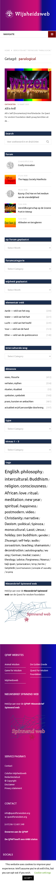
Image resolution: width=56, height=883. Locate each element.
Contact (8, 766)
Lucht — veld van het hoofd (18, 323)
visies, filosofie (12, 377)
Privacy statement (13, 788)
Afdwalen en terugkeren (30, 222)
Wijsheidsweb (11, 680)
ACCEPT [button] (28, 878)
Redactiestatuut (13, 777)
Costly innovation (26, 165)
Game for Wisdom (13, 670)
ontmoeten (10, 104)
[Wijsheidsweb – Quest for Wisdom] (28, 14)
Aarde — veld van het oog (17, 311)
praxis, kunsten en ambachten (19, 401)
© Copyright (10, 781)
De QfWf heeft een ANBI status (21, 839)
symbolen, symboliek (15, 395)
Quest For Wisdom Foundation (39, 672)
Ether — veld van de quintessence (21, 335)
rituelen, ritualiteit (13, 389)
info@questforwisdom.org (17, 813)
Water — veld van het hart (17, 317)
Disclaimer (10, 784)
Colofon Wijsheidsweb (15, 773)
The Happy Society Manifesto (32, 179)
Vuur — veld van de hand (17, 329)
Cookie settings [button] (42, 872)
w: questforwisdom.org (16, 817)
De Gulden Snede (38, 664)
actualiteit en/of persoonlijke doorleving (24, 407)
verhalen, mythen (13, 383)
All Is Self (10, 108)
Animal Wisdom (12, 664)
